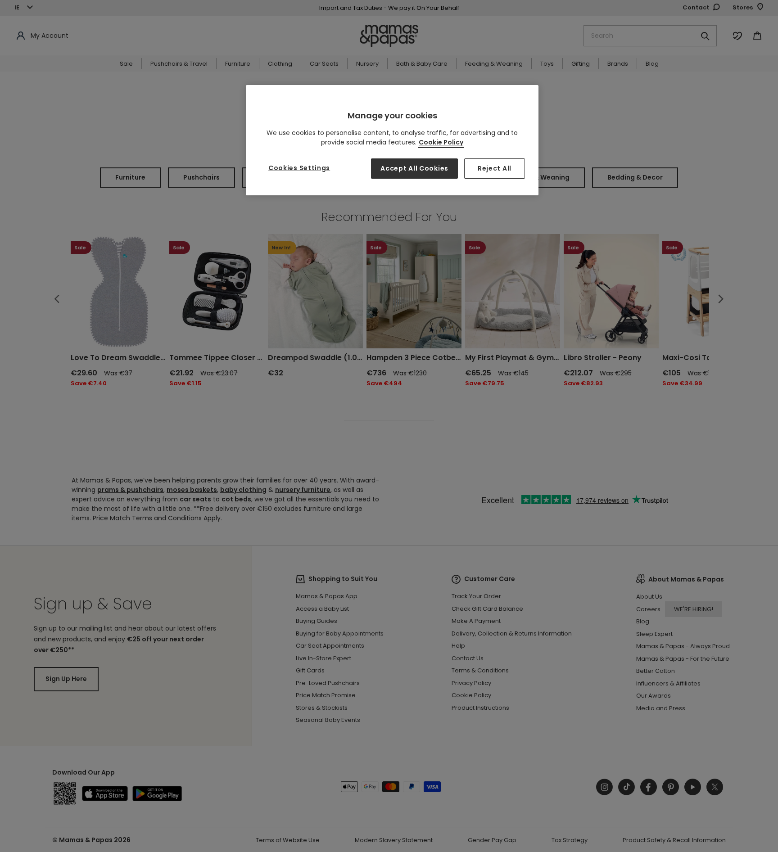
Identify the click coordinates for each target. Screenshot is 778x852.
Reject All (494, 168)
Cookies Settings (299, 167)
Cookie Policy (441, 142)
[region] (392, 140)
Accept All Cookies (414, 168)
